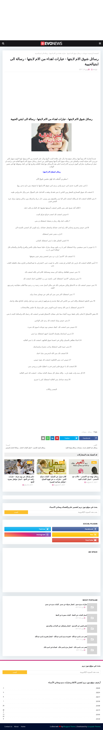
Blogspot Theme (69, 726)
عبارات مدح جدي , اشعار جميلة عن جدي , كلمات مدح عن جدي (66, 604)
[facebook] (75, 529)
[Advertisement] (51, 20)
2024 (51, 688)
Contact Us (8, 726)
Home (23, 726)
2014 (51, 719)
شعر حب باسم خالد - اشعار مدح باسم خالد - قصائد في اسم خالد (65, 647)
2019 (51, 701)
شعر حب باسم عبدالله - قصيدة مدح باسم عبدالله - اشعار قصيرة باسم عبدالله (61, 636)
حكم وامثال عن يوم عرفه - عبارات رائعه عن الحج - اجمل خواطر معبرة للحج (21, 479)
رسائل (90, 432)
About (16, 726)
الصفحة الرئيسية (93, 53)
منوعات (84, 53)
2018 (51, 706)
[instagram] (27, 534)
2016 (51, 714)
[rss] (75, 534)
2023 (51, 692)
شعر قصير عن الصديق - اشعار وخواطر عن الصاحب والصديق (66, 626)
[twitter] (27, 529)
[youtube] (75, 540)
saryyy (95, 69)
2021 (51, 697)
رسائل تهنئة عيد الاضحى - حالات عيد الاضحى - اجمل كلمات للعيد (85, 477)
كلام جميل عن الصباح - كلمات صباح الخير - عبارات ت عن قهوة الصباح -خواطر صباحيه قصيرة (53, 479)
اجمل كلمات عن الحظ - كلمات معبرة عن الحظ (71, 615)
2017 (51, 710)
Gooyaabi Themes (93, 726)
